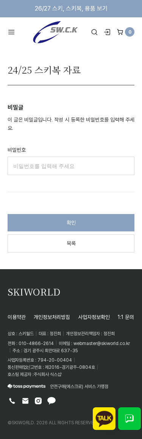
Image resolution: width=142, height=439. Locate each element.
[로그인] (107, 32)
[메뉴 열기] (14, 32)
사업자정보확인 (94, 316)
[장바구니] (120, 32)
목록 (71, 243)
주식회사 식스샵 (47, 374)
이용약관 (17, 316)
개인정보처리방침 (52, 316)
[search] (94, 32)
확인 (71, 222)
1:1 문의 (126, 316)
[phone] (12, 400)
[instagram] (38, 400)
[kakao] (51, 400)
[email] (25, 400)
